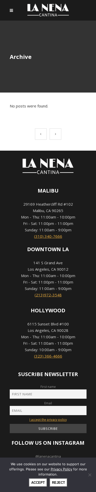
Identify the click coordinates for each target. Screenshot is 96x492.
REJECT (58, 483)
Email (48, 403)
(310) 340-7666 (48, 236)
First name (48, 387)
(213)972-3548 (48, 294)
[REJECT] (89, 474)
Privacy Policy (61, 469)
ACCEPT (38, 483)
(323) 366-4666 (48, 356)
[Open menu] (13, 10)
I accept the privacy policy (48, 419)
